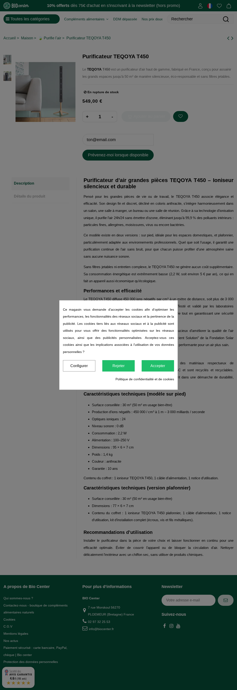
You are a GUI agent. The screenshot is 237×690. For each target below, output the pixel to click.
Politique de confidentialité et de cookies (144, 379)
